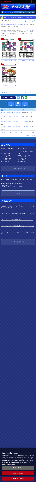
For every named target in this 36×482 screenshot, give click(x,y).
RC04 (3, 180)
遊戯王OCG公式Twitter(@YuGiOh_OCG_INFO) (12, 24)
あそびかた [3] (22, 159)
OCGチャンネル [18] (24, 156)
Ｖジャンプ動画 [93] (7, 148)
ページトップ (31, 92)
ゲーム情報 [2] (5, 161)
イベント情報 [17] (6, 159)
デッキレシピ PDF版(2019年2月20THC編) (11, 132)
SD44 (16, 180)
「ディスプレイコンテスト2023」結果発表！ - (17, 214)
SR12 (11, 183)
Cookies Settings (18, 468)
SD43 (7, 183)
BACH (3, 183)
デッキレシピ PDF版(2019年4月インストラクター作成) (14, 121)
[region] (18, 465)
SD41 (20, 183)
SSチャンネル (9, 186)
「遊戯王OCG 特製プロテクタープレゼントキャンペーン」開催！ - (17, 206)
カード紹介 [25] (5, 156)
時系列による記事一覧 (18, 242)
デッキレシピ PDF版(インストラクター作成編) (12, 116)
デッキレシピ (17, 12)
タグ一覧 (18, 193)
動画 (20, 186)
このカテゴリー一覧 (30, 135)
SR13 (12, 180)
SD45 (8, 180)
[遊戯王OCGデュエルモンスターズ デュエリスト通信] (18, 7)
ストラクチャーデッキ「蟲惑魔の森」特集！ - (17, 226)
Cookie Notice (11, 464)
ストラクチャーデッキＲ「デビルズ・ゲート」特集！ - (18, 232)
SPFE (5, 92)
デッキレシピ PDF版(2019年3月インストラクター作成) (14, 126)
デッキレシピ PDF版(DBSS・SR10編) (10, 112)
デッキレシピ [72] (23, 148)
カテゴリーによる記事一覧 (18, 168)
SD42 (16, 183)
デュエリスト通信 (8, 12)
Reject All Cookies (18, 473)
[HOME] (18, 104)
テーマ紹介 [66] (5, 153)
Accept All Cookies (17, 478)
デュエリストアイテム (25, 180)
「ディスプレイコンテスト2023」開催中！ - (17, 220)
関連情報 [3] (21, 161)
